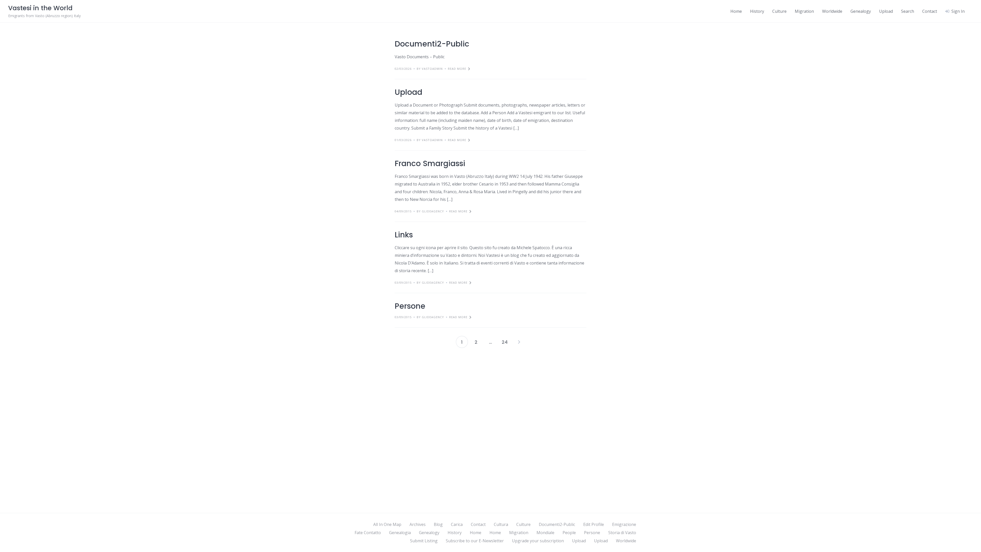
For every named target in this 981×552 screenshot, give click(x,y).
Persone (410, 306)
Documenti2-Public (432, 43)
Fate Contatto (368, 532)
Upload (886, 11)
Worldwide (832, 11)
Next (519, 342)
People (569, 532)
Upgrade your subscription (538, 541)
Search (907, 11)
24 (505, 342)
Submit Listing (424, 541)
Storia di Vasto (622, 532)
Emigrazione (624, 524)
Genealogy (860, 11)
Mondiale (545, 532)
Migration (804, 11)
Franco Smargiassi (430, 163)
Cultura (501, 524)
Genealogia (400, 532)
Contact (929, 11)
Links (404, 234)
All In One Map (387, 524)
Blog (438, 524)
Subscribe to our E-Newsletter (475, 541)
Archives (418, 524)
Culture (779, 11)
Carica (457, 524)
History (757, 11)
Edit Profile (593, 524)
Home (736, 11)
